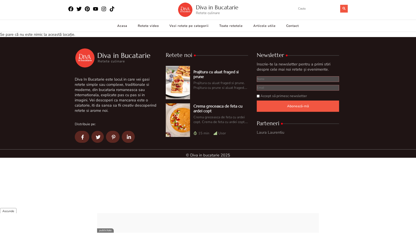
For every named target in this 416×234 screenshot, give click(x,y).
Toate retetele (231, 26)
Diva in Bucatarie (217, 7)
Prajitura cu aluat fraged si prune (216, 74)
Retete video (148, 26)
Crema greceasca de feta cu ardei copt (217, 108)
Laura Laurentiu (270, 132)
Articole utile (264, 26)
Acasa (122, 26)
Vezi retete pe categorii (189, 26)
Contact (292, 26)
